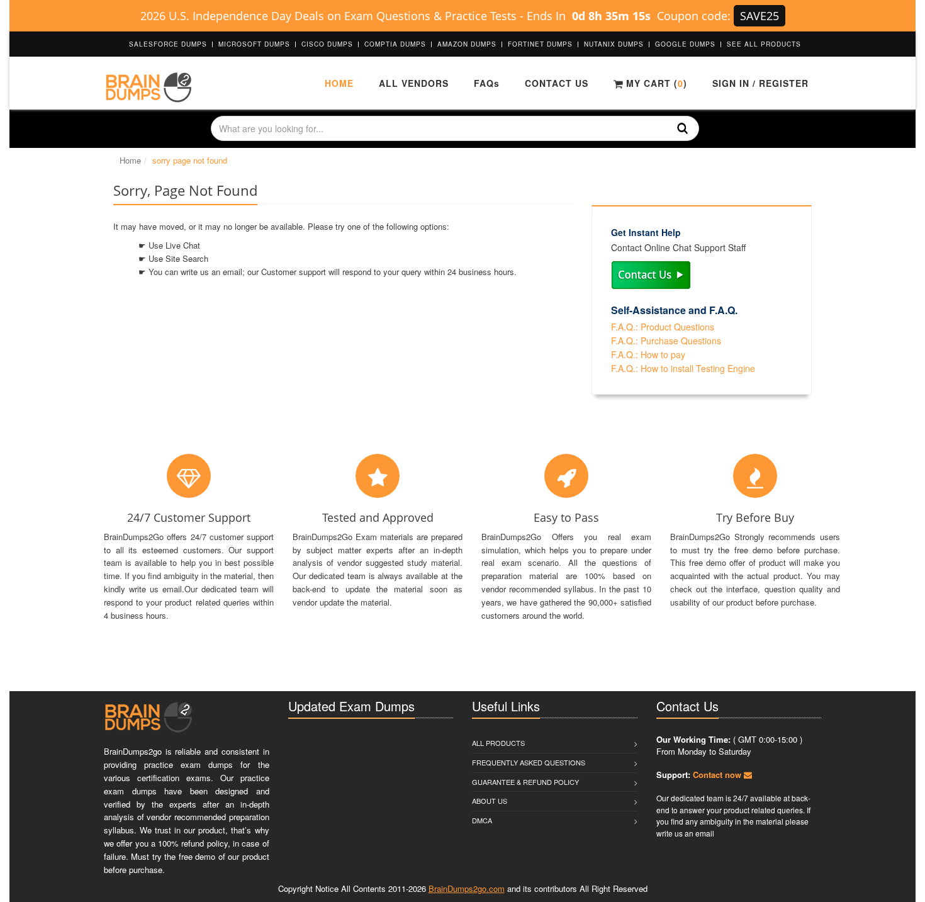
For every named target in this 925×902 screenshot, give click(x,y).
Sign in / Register (760, 83)
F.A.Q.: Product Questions (662, 326)
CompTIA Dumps (395, 44)
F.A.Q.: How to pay (648, 354)
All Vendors (414, 83)
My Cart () (655, 83)
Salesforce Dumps (168, 44)
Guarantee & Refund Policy (525, 782)
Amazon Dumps (466, 44)
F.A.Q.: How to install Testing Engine (683, 368)
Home (339, 83)
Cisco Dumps (327, 44)
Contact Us (556, 83)
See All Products (764, 44)
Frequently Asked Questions (528, 762)
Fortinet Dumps (540, 44)
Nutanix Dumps (614, 44)
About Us (489, 801)
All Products (498, 743)
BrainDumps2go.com (467, 888)
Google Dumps (685, 44)
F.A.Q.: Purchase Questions (666, 340)
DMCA (482, 820)
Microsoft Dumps (254, 44)
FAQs (487, 83)
